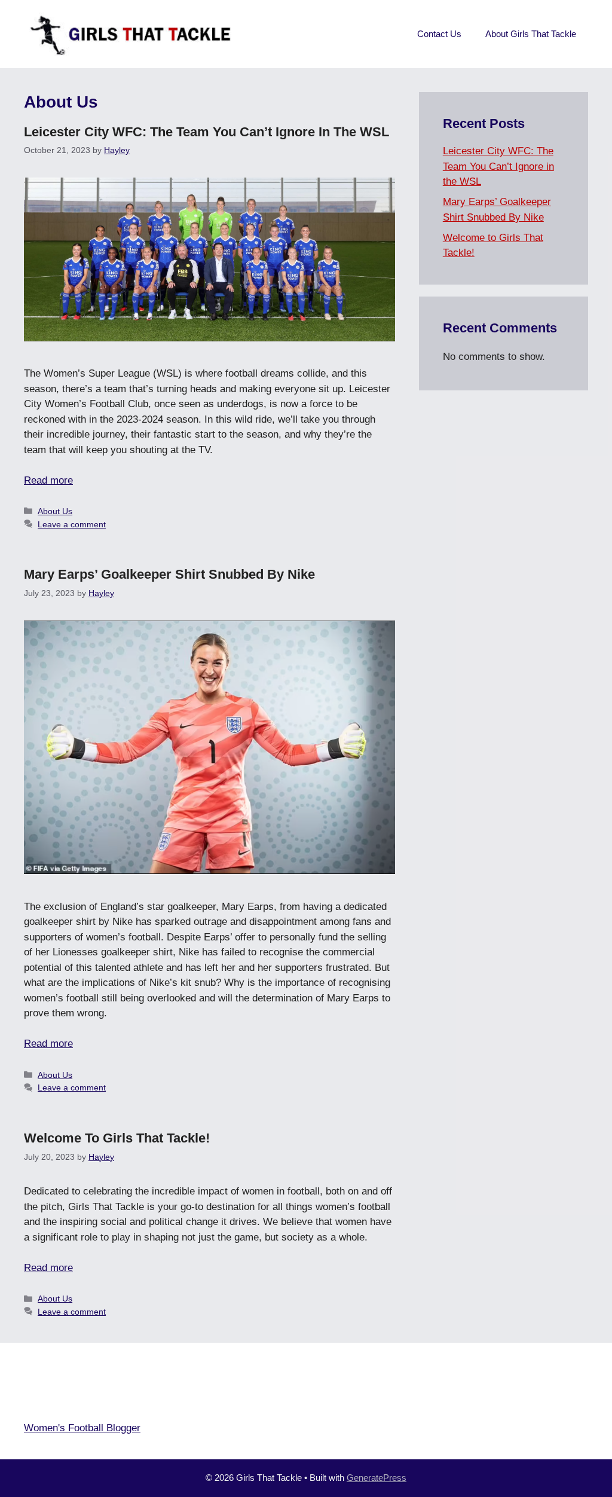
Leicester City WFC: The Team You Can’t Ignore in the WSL (206, 131)
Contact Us (439, 34)
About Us (55, 511)
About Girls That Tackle (530, 34)
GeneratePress (376, 1477)
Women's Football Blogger (82, 1428)
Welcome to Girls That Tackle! (117, 1138)
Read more (48, 480)
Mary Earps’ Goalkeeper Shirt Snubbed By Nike (169, 574)
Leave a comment (72, 524)
